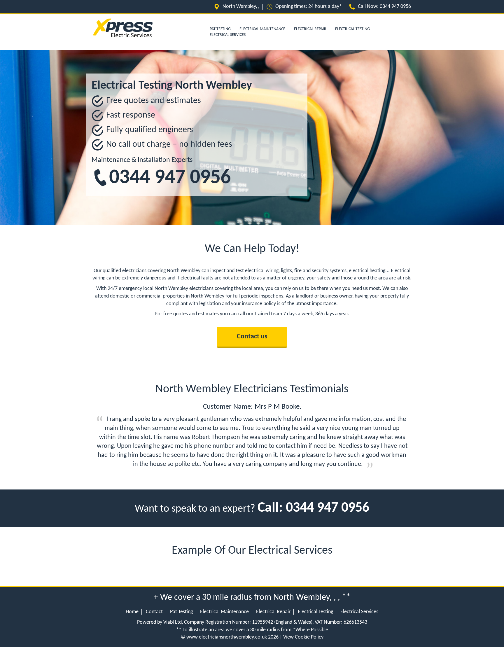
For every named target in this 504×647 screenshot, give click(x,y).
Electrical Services (228, 35)
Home (132, 612)
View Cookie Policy (303, 637)
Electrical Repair (310, 29)
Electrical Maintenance (262, 29)
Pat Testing (181, 612)
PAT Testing (220, 29)
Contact (154, 612)
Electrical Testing (352, 29)
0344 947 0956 (395, 6)
